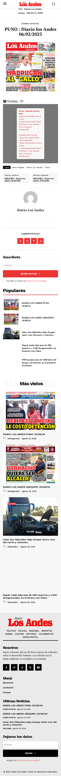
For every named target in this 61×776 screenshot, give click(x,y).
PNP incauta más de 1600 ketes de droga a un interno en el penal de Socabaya (39, 362)
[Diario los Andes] (30, 198)
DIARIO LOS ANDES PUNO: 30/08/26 (24, 434)
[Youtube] (38, 667)
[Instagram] (14, 667)
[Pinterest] (34, 241)
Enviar (28, 753)
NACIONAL (7, 728)
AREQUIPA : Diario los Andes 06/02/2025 (15, 179)
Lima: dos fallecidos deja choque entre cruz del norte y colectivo (38, 333)
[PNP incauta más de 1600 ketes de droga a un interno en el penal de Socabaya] (11, 362)
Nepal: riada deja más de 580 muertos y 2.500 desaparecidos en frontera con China (39, 348)
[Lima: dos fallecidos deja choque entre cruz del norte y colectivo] (11, 333)
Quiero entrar (29, 274)
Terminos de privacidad (28, 760)
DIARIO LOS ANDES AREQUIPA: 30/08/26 (38, 319)
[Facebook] (20, 241)
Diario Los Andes (35, 167)
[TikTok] (22, 667)
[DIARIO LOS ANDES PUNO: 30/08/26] (11, 304)
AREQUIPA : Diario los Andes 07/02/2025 (43, 179)
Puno (47, 167)
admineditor (12, 547)
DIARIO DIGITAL (31, 24)
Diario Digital (18, 167)
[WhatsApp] (41, 241)
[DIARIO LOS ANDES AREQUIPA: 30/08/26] (11, 319)
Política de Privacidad (36, 281)
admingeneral (13, 438)
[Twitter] (27, 241)
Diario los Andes (33, 9)
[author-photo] (5, 438)
